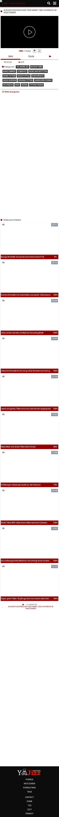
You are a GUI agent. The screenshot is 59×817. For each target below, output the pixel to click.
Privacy (29, 814)
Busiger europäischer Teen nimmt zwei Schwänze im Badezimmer (30, 608)
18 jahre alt (22, 67)
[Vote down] (39, 51)
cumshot (22, 71)
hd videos (8, 85)
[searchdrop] (49, 3)
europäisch (38, 76)
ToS (29, 805)
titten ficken (36, 85)
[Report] (49, 56)
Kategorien (29, 784)
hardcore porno (43, 80)
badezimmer (9, 71)
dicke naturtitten (38, 71)
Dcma (29, 801)
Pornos (29, 779)
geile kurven (9, 80)
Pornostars (29, 788)
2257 (29, 809)
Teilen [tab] (31, 56)
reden (25, 85)
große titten (25, 80)
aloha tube (36, 67)
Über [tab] (10, 56)
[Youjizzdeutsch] (14, 3)
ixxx (17, 85)
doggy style (23, 76)
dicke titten (9, 76)
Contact (29, 797)
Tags (29, 792)
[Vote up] (34, 51)
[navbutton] (55, 3)
